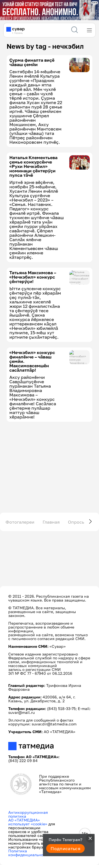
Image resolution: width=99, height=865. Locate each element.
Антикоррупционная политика (28, 814)
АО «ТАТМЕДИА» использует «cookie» (27, 822)
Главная (51, 522)
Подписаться (65, 848)
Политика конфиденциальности (29, 852)
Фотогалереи (20, 522)
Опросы (76, 522)
